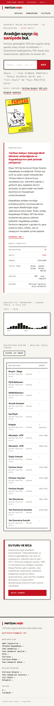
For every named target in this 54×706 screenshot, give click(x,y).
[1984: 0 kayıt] (34, 322)
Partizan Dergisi (30, 88)
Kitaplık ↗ (7, 680)
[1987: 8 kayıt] (42, 322)
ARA (43, 64)
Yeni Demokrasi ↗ (10, 649)
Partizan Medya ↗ (10, 659)
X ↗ (3, 690)
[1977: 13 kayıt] (16, 322)
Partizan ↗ (7, 657)
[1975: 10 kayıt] (11, 322)
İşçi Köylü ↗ (8, 677)
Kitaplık (7, 92)
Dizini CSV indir (14, 353)
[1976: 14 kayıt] (13, 322)
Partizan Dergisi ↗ (11, 672)
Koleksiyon (14, 365)
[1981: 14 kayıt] (26, 322)
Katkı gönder (18, 593)
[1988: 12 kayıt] (45, 322)
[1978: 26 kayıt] (18, 322)
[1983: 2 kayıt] (32, 322)
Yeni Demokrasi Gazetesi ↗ (15, 675)
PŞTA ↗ (5, 654)
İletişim (45, 13)
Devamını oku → (16, 237)
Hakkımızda (32, 13)
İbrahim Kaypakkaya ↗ (13, 646)
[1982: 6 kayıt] (29, 322)
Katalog (19, 13)
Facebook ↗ (7, 693)
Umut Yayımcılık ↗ (11, 643)
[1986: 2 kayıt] (39, 322)
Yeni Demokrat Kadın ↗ (13, 662)
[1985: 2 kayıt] (37, 322)
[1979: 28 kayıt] (21, 322)
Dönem (42, 365)
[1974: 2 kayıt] (8, 322)
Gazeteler (16, 92)
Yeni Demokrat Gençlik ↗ (14, 651)
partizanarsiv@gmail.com (14, 633)
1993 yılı (43, 88)
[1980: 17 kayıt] (24, 322)
